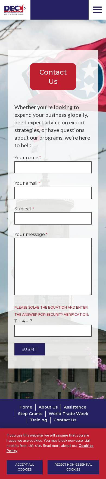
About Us (48, 407)
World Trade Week (68, 413)
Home (26, 407)
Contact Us (65, 419)
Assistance (75, 407)
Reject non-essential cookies (73, 467)
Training (38, 419)
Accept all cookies (24, 467)
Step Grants (30, 413)
